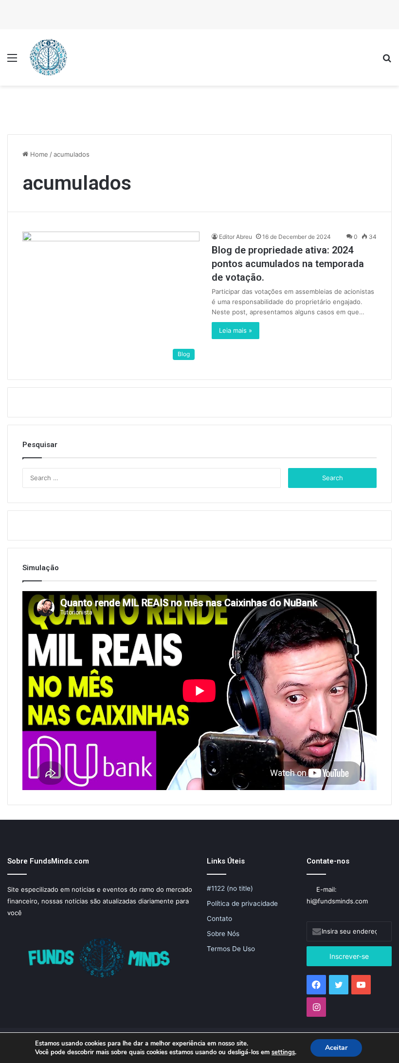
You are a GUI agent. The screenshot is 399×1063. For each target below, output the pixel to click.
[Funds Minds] (48, 57)
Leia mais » (235, 330)
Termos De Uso (231, 949)
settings (283, 1052)
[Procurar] (387, 61)
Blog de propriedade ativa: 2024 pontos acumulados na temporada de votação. (288, 263)
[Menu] (12, 61)
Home (38, 154)
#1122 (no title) (230, 888)
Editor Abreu (235, 236)
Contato (219, 918)
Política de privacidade (242, 903)
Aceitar (336, 1047)
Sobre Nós (223, 933)
